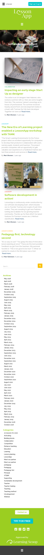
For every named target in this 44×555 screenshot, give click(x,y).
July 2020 (7, 385)
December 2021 (9, 358)
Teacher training (9, 486)
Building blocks (9, 438)
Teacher (7, 483)
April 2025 (7, 308)
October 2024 (9, 324)
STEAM (6, 475)
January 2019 (8, 419)
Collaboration (10, 87)
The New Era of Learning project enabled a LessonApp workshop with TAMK (22, 131)
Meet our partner (10, 459)
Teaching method (10, 491)
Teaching (7, 489)
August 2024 (8, 329)
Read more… (26, 112)
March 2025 (8, 310)
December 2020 (9, 371)
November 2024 (9, 321)
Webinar (7, 497)
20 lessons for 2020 (11, 433)
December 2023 (9, 350)
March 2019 (8, 414)
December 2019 (9, 403)
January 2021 (8, 369)
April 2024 (7, 340)
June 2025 (7, 302)
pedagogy (7, 465)
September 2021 (10, 361)
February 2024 (9, 345)
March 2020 (8, 395)
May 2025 (7, 305)
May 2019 (7, 409)
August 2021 (8, 363)
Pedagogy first (9, 470)
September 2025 (10, 297)
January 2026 (8, 289)
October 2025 (9, 294)
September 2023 (10, 353)
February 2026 (9, 286)
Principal (7, 473)
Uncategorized (9, 494)
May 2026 (7, 278)
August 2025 (8, 300)
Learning (7, 451)
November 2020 (9, 374)
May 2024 (7, 337)
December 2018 (9, 422)
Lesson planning (7, 231)
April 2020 (7, 393)
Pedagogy (7, 467)
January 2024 (8, 348)
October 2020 (9, 377)
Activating (7, 435)
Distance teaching (10, 446)
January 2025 (8, 316)
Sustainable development (13, 481)
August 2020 (8, 382)
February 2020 (9, 398)
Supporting (8, 478)
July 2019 (7, 406)
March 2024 (8, 342)
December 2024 (9, 318)
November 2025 (9, 292)
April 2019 (7, 411)
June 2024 (7, 334)
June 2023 (7, 356)
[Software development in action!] (23, 175)
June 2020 (7, 387)
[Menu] (22, 24)
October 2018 (9, 425)
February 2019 (9, 417)
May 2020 (7, 390)
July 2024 (7, 332)
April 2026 (7, 281)
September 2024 (10, 326)
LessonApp (5, 124)
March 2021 (8, 366)
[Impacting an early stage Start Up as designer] (23, 70)
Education (7, 449)
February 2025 (9, 313)
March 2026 (8, 284)
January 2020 (8, 401)
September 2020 (10, 379)
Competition (8, 443)
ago (20, 115)
